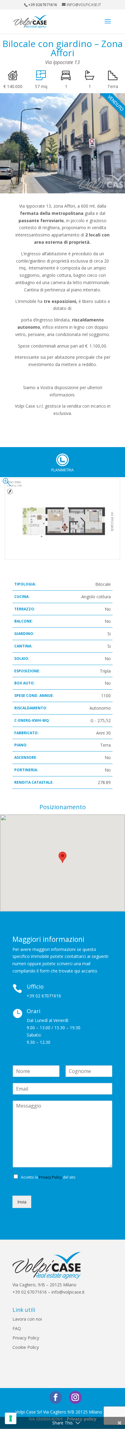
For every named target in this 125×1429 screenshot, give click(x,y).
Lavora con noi (27, 1319)
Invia (21, 1202)
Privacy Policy (50, 1177)
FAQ (16, 1328)
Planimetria (62, 459)
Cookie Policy (25, 1347)
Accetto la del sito (48, 1177)
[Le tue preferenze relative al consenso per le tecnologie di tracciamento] (10, 1418)
